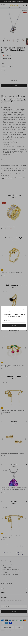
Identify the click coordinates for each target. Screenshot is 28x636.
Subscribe (14, 325)
